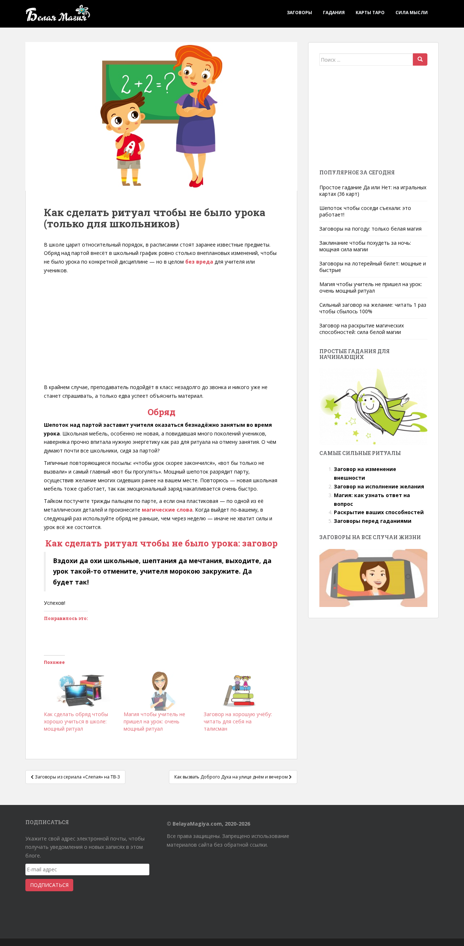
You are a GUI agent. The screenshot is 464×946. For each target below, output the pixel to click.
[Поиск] (420, 59)
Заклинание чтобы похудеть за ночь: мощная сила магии (365, 246)
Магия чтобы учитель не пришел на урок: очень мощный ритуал (154, 721)
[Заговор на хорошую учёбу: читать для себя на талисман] (240, 690)
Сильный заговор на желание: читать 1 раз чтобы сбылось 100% (372, 308)
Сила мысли (411, 12)
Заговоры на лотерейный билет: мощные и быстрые (372, 266)
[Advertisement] (161, 329)
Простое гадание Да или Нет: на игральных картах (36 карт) (372, 190)
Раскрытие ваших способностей (379, 512)
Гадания (334, 12)
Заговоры (299, 12)
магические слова (167, 509)
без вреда (199, 261)
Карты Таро (370, 12)
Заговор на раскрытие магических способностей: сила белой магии (361, 328)
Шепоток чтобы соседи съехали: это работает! (365, 211)
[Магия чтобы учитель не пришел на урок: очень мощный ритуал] (160, 690)
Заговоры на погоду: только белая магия (370, 228)
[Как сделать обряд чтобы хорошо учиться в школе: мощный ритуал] (80, 690)
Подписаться (49, 884)
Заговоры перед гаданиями (372, 520)
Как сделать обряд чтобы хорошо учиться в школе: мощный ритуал (76, 721)
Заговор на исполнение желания (379, 486)
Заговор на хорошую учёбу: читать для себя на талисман (238, 721)
